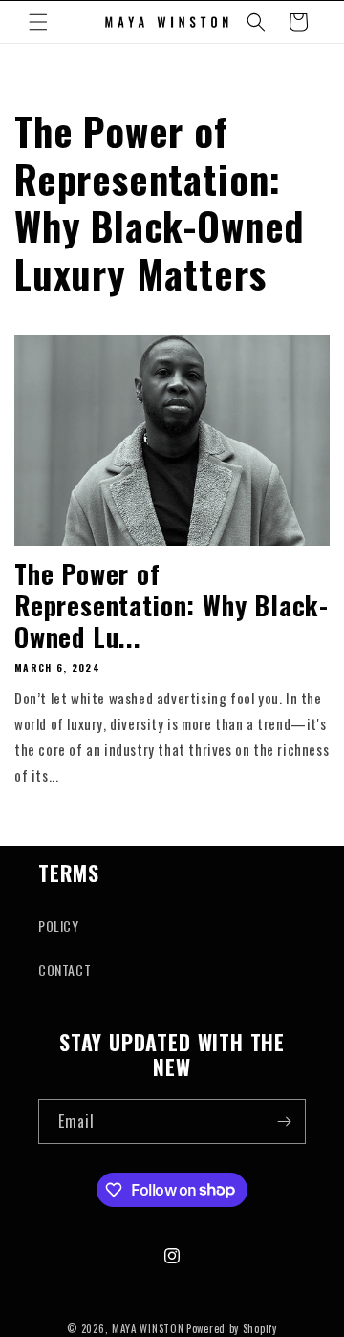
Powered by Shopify (231, 1328)
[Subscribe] (284, 1121)
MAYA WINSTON (147, 1328)
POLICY (58, 926)
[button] (38, 22)
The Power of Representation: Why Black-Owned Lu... (171, 605)
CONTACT (64, 970)
